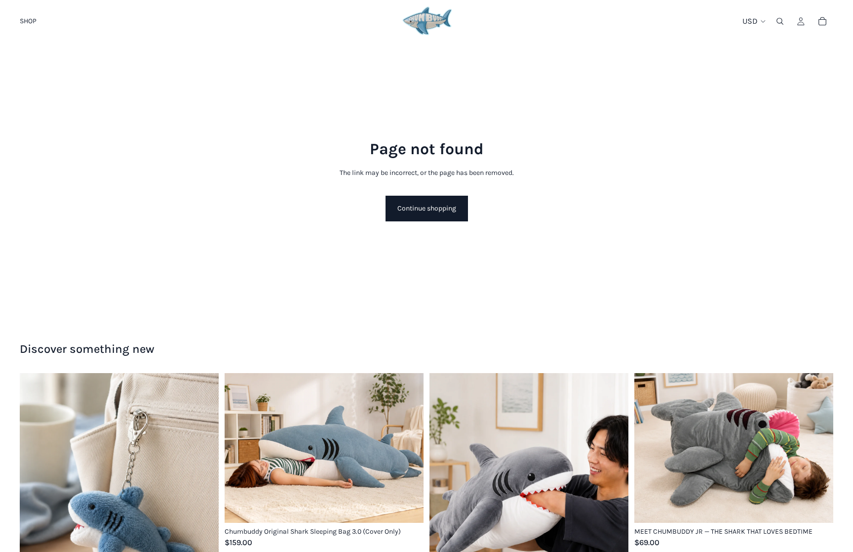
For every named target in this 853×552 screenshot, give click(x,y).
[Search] (780, 21)
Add (416, 507)
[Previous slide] (34, 498)
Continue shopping (426, 208)
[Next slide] (204, 498)
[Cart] (822, 21)
